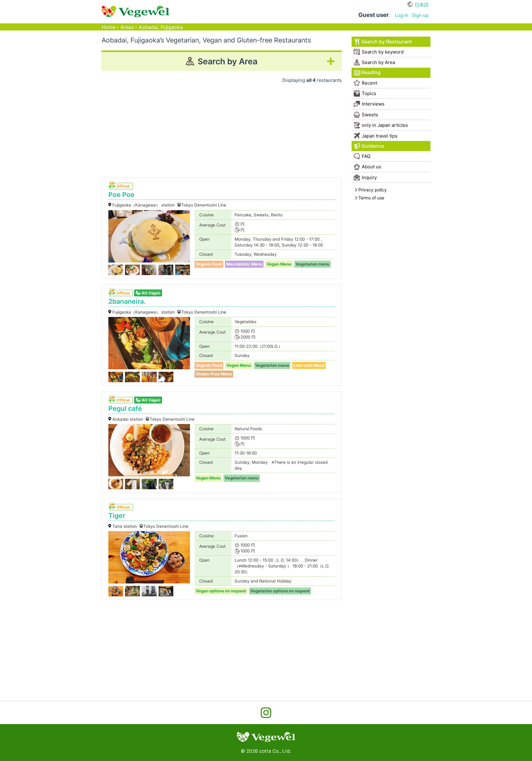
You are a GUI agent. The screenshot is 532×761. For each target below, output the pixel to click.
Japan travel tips (379, 136)
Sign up (420, 15)
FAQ (366, 156)
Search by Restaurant (386, 42)
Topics (369, 93)
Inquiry (369, 177)
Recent (369, 83)
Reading (371, 72)
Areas (127, 27)
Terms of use (371, 197)
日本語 (422, 5)
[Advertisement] (222, 128)
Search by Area (378, 62)
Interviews (373, 104)
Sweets (370, 115)
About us (371, 167)
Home (108, 27)
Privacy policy (372, 189)
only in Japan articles (385, 125)
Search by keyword (383, 52)
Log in (401, 15)
